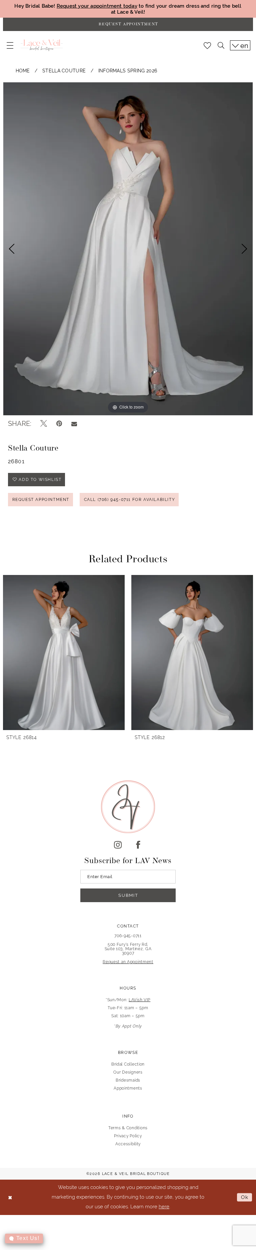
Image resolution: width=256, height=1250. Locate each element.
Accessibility (128, 1144)
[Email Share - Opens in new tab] (74, 423)
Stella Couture (64, 70)
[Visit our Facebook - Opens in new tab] (138, 845)
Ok (245, 1197)
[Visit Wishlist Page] (207, 45)
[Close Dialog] (10, 1197)
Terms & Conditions (128, 1128)
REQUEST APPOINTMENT (40, 499)
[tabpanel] (128, 248)
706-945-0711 (128, 935)
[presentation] (64, 652)
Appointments (128, 1088)
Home (23, 70)
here (164, 1206)
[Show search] (221, 45)
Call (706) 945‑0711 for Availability (129, 499)
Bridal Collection (128, 1064)
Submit (128, 895)
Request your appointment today (97, 6)
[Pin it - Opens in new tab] (59, 423)
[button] (10, 45)
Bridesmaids (128, 1080)
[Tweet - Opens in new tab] (43, 424)
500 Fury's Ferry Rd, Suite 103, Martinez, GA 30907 (128, 949)
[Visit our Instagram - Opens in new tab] (118, 845)
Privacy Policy (128, 1136)
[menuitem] (10, 45)
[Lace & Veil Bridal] (42, 45)
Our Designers (127, 1072)
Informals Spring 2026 (127, 70)
